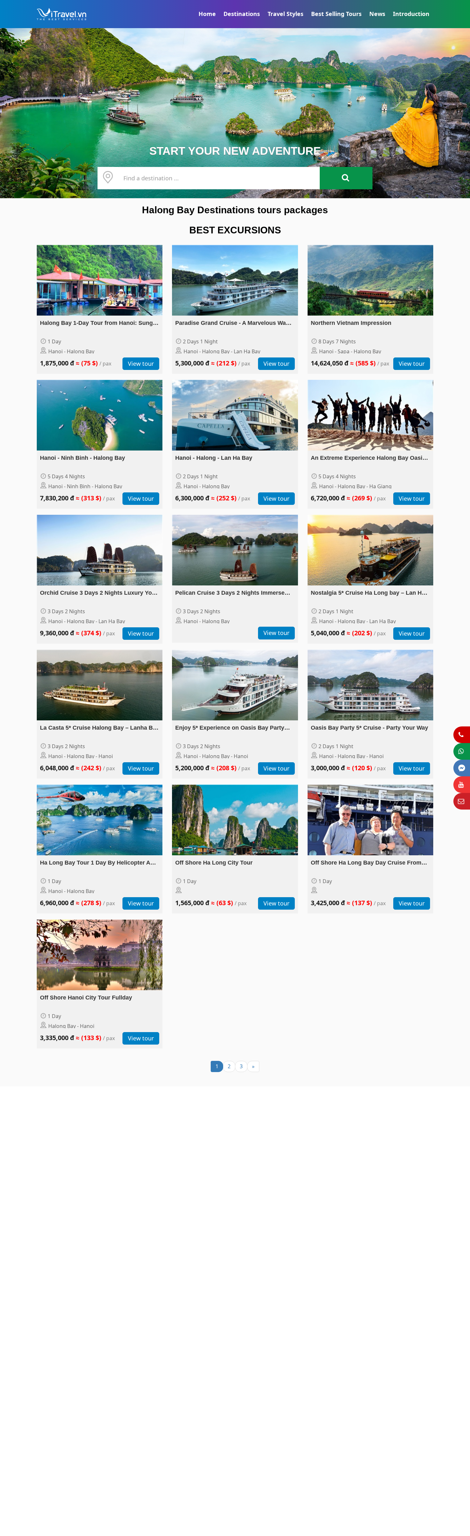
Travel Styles (285, 14)
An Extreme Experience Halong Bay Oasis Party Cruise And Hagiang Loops (368, 458)
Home (207, 14)
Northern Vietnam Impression (351, 323)
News (377, 14)
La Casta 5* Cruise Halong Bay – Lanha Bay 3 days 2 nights (99, 728)
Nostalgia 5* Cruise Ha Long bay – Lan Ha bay (368, 593)
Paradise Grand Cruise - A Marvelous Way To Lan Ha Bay (232, 323)
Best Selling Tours (336, 14)
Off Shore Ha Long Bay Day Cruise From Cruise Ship (366, 863)
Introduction (411, 14)
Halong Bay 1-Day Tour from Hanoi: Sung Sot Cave (96, 323)
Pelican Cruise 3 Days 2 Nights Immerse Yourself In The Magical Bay (230, 593)
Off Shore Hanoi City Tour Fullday (86, 997)
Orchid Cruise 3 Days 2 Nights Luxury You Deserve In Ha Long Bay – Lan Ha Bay (97, 593)
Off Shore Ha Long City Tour (214, 862)
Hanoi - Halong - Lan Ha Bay (213, 458)
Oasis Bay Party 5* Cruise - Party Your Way (369, 728)
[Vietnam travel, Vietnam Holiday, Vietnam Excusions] (235, 113)
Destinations (241, 14)
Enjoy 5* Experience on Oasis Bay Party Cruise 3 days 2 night (229, 728)
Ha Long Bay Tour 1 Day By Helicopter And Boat (98, 863)
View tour (141, 363)
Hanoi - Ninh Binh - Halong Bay (82, 458)
